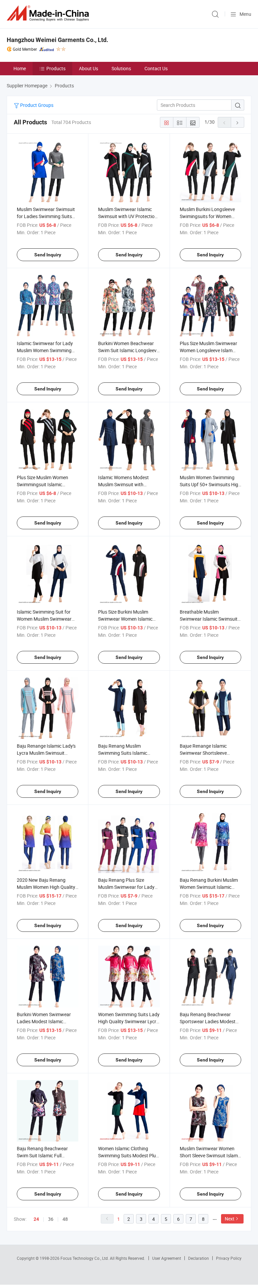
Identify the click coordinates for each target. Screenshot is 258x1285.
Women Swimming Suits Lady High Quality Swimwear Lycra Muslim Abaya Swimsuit (129, 1021)
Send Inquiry (47, 254)
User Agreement (166, 1258)
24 (36, 1219)
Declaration (198, 1258)
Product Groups (36, 105)
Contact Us (156, 68)
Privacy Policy (229, 1258)
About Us (88, 68)
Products (56, 68)
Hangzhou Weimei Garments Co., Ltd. (57, 39)
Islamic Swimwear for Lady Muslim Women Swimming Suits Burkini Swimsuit (45, 350)
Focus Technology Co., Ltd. (85, 1258)
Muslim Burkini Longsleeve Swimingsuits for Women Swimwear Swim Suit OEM (207, 216)
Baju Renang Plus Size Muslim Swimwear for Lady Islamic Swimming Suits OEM (128, 887)
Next (229, 1218)
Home (19, 68)
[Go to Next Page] (237, 122)
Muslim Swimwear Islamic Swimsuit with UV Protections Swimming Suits (129, 216)
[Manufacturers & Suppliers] (49, 13)
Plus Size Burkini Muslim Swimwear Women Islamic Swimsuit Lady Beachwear (125, 619)
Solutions (121, 68)
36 (50, 1219)
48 (65, 1219)
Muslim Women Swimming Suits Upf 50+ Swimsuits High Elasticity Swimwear (210, 484)
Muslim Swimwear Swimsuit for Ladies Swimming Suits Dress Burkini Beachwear (46, 216)
